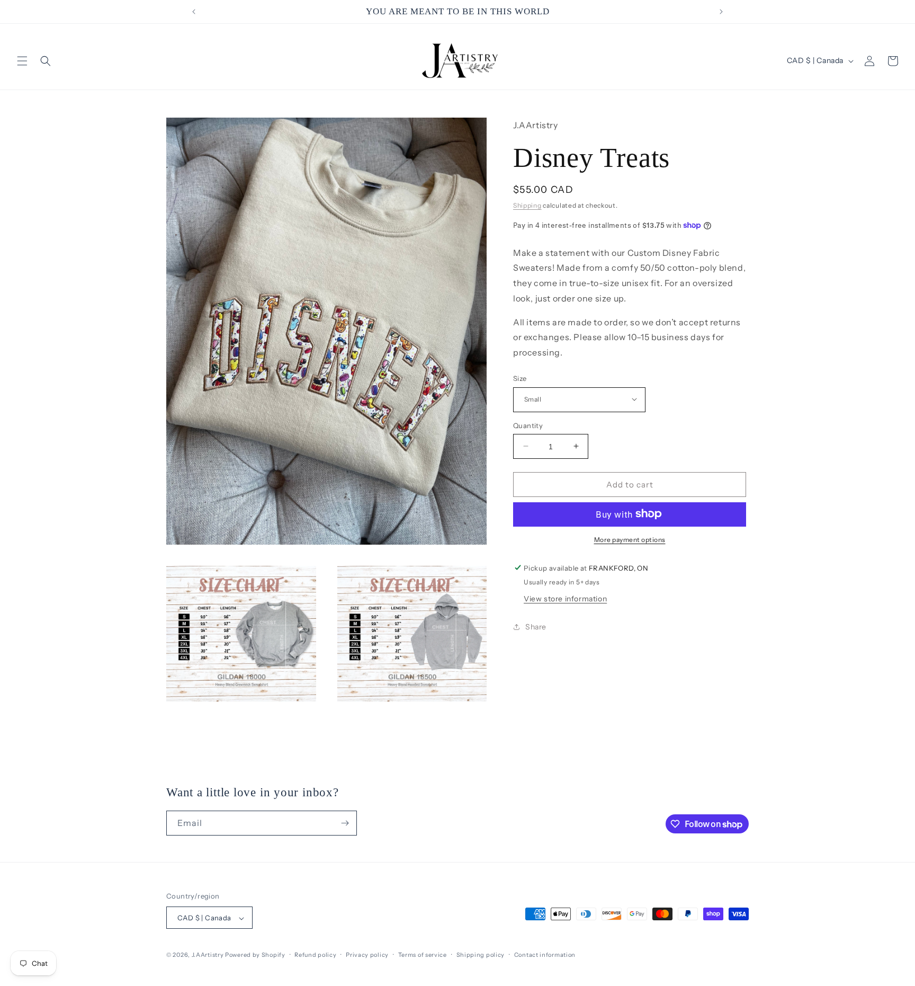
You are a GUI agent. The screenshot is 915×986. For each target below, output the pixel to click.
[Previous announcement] (193, 11)
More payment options (630, 539)
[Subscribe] (344, 823)
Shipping (527, 205)
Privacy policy (367, 954)
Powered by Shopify (255, 955)
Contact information (545, 954)
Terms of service (422, 954)
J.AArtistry (208, 955)
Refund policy (315, 954)
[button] (22, 61)
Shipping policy (480, 954)
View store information (565, 598)
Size (520, 378)
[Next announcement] (721, 11)
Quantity (528, 425)
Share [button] (535, 627)
